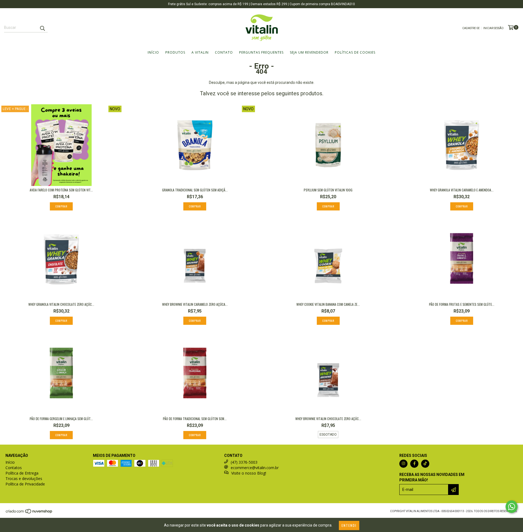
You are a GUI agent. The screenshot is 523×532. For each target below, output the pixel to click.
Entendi (349, 525)
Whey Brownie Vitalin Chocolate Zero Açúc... (328, 418)
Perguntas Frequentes (261, 52)
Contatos (13, 467)
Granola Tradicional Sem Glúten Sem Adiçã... (195, 190)
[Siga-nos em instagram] (403, 464)
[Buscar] (42, 27)
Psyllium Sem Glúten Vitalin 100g (328, 190)
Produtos (175, 52)
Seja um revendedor (309, 52)
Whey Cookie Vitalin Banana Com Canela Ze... (328, 304)
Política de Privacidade (25, 484)
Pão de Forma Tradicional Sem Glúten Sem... (195, 418)
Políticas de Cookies (355, 52)
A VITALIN (200, 52)
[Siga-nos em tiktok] (425, 464)
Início (153, 52)
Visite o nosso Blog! (248, 473)
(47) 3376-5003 (244, 462)
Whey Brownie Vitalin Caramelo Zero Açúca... (195, 304)
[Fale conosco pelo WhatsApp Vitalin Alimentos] (512, 506)
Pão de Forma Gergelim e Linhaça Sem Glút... (61, 418)
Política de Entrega (21, 473)
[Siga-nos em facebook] (414, 464)
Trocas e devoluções (23, 478)
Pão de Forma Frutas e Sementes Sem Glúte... (461, 304)
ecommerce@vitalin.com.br (255, 467)
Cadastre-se (471, 28)
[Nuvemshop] (29, 512)
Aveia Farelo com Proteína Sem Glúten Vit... (61, 190)
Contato (224, 52)
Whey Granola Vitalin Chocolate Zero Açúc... (61, 304)
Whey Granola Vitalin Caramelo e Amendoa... (462, 190)
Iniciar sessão (493, 28)
